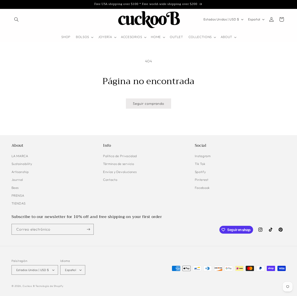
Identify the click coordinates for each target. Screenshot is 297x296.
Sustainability (22, 164)
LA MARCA (20, 156)
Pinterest (202, 180)
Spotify (200, 172)
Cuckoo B (29, 286)
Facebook (202, 188)
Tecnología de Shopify (49, 286)
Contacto (110, 180)
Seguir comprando (148, 103)
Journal (17, 180)
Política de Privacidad (120, 156)
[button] (17, 19)
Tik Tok (200, 164)
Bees (15, 188)
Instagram (203, 156)
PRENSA (18, 195)
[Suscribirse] (88, 229)
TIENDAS (19, 203)
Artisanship (20, 172)
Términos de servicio (118, 164)
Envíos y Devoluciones (120, 172)
